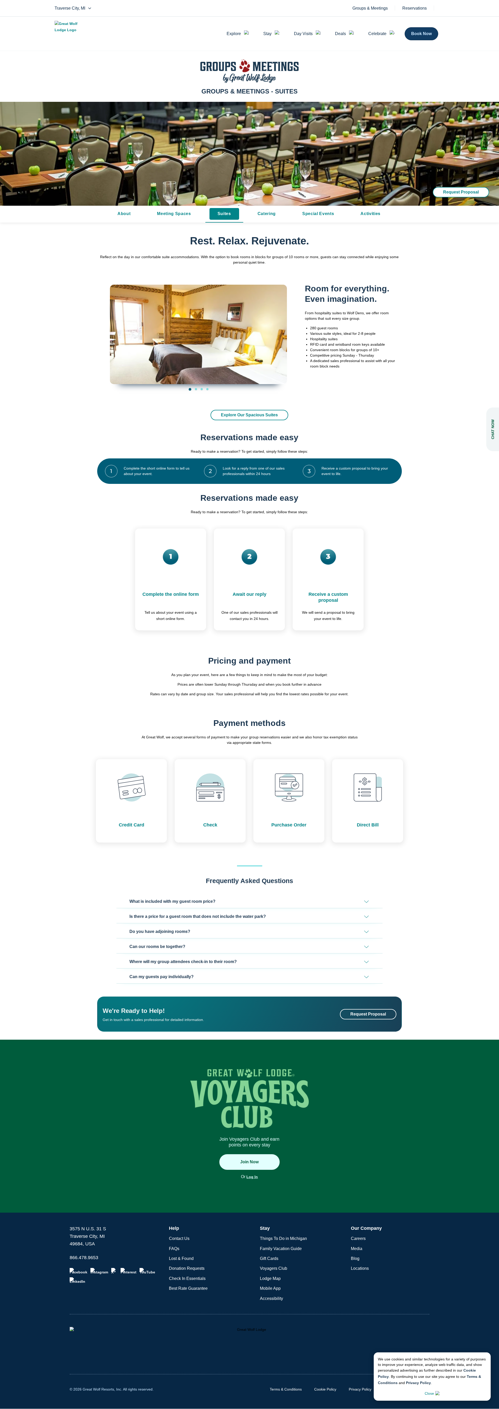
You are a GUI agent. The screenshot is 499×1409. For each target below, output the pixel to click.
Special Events (318, 213)
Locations (360, 1268)
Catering (267, 213)
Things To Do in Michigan (283, 1238)
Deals (340, 33)
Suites (224, 213)
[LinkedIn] (77, 1280)
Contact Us (179, 1238)
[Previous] (118, 331)
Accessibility (271, 1298)
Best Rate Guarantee (188, 1288)
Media (356, 1248)
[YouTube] (147, 1271)
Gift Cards (269, 1258)
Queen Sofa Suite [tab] (196, 389)
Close (429, 1393)
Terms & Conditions (286, 1389)
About (123, 213)
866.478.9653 (84, 1257)
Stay (267, 33)
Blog (355, 1258)
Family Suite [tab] (190, 389)
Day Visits (303, 33)
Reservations (414, 8)
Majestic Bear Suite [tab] (207, 389)
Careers (358, 1238)
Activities (370, 213)
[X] (114, 1271)
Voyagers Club (273, 1268)
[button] (249, 901)
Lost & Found (181, 1258)
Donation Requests (187, 1268)
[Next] (279, 331)
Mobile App (270, 1288)
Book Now (421, 33)
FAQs (174, 1248)
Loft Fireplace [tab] (202, 389)
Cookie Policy (325, 1389)
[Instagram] (99, 1271)
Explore (234, 33)
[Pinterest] (128, 1271)
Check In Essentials (187, 1278)
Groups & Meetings (370, 8)
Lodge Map (270, 1278)
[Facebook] (78, 1271)
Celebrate (377, 33)
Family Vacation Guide (281, 1248)
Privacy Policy (418, 1383)
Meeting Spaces (174, 213)
